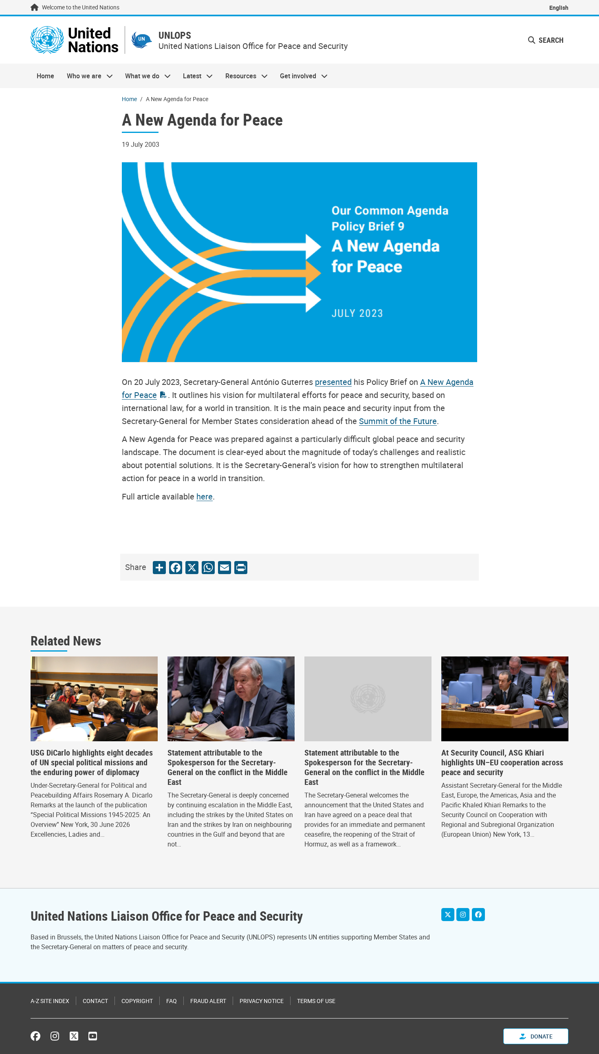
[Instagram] (462, 914)
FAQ (171, 1001)
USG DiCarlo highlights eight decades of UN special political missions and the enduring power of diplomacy (92, 762)
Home (45, 75)
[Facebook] (478, 914)
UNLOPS (175, 35)
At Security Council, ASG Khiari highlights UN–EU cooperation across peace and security (502, 762)
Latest (189, 75)
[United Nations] (74, 40)
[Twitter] (447, 914)
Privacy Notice (262, 1001)
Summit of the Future (398, 420)
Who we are (80, 75)
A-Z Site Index (50, 1001)
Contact (95, 1001)
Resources (237, 75)
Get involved (295, 75)
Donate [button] (541, 1036)
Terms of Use (316, 1001)
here (204, 496)
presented (333, 381)
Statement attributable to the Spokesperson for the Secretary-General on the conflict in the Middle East (227, 767)
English (558, 7)
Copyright (137, 1001)
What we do (139, 75)
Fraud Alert (208, 1001)
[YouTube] (92, 1036)
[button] (545, 40)
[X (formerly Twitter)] (74, 1036)
